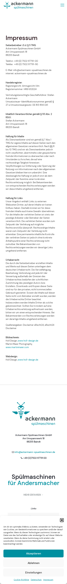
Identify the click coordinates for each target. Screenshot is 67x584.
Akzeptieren (33, 553)
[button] (62, 520)
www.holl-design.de (28, 340)
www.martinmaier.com (17, 347)
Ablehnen (34, 563)
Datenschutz (36, 579)
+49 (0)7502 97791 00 (35, 458)
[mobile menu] (62, 5)
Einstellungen (33, 572)
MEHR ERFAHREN (32, 494)
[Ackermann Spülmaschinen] (18, 5)
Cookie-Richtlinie (21, 579)
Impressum (48, 579)
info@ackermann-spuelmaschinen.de (35, 452)
